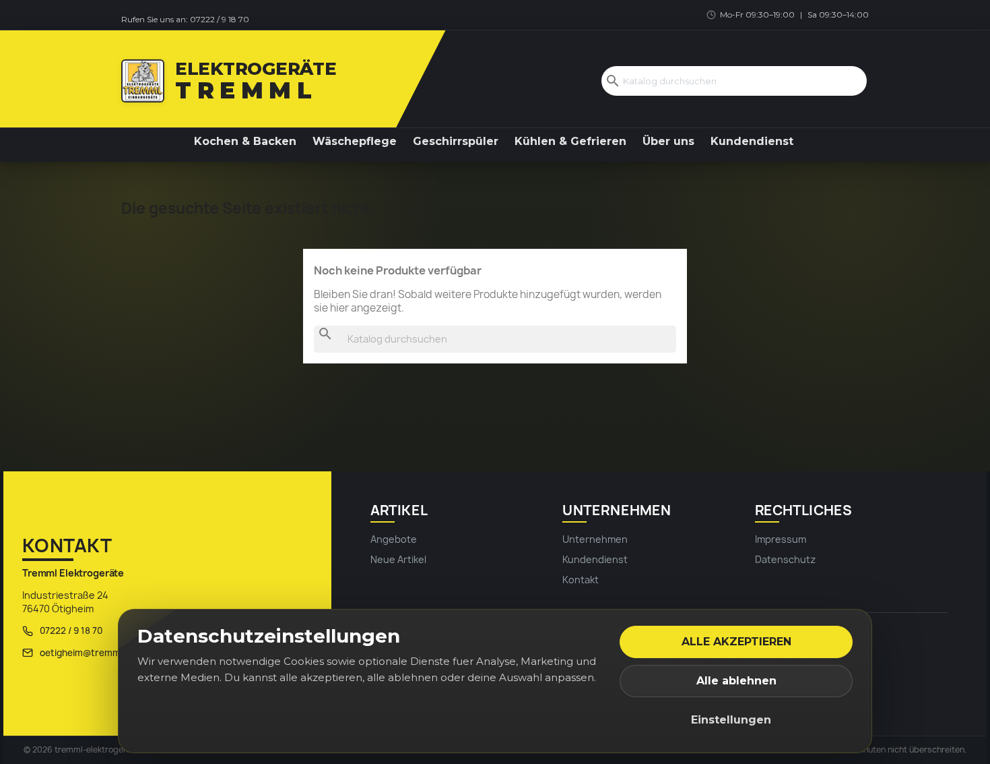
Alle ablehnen (736, 680)
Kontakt (580, 579)
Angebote (393, 539)
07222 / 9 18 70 (219, 19)
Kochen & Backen (245, 141)
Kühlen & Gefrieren (570, 141)
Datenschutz (785, 559)
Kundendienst (752, 141)
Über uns (668, 141)
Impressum (780, 539)
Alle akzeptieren (736, 641)
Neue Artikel (398, 559)
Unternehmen (595, 539)
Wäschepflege (354, 141)
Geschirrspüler (455, 141)
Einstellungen (731, 719)
